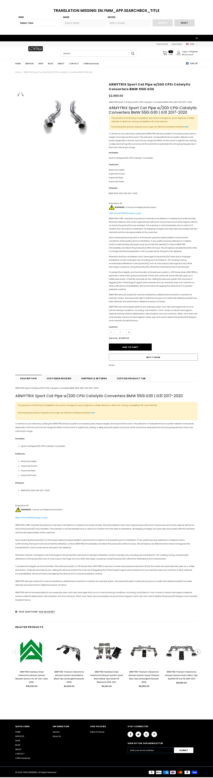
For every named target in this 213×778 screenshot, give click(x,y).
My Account (187, 54)
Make (66, 17)
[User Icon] (179, 53)
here (186, 126)
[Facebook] (130, 734)
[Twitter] (138, 734)
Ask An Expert (47, 611)
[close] (196, 38)
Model (112, 17)
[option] (66, 115)
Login (185, 51)
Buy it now (153, 357)
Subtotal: (113, 338)
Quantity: (113, 327)
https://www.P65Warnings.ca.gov (125, 213)
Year (21, 17)
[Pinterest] (154, 734)
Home (18, 72)
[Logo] (35, 48)
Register (194, 51)
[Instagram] (146, 734)
